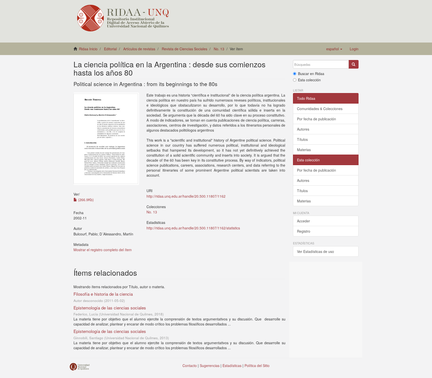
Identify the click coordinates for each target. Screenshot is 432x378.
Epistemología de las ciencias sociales (110, 307)
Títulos (302, 139)
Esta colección (309, 79)
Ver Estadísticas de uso (315, 251)
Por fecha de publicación (316, 118)
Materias (304, 149)
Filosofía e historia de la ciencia (103, 294)
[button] (334, 49)
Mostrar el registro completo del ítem (103, 249)
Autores (303, 129)
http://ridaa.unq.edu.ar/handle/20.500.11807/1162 (186, 196)
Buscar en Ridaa (311, 73)
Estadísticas (232, 365)
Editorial (110, 48)
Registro (303, 231)
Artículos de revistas (139, 48)
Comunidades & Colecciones (319, 108)
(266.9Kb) (85, 199)
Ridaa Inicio (88, 48)
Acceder (303, 220)
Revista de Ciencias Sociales (184, 48)
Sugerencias (210, 365)
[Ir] (353, 64)
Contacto (189, 365)
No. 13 (219, 48)
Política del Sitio (257, 365)
